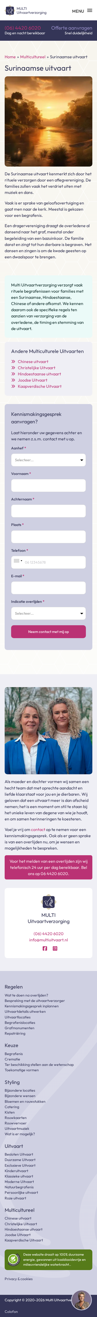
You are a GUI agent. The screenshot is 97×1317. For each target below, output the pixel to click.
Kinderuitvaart (16, 1170)
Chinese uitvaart (18, 1218)
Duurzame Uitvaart (20, 1159)
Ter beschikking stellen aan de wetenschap (39, 1064)
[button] (81, 1301)
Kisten (10, 1112)
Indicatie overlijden (27, 601)
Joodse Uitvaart (18, 1234)
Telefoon (19, 550)
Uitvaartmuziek (17, 1128)
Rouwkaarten (16, 1117)
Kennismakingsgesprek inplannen (32, 1006)
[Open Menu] (82, 10)
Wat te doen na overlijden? (26, 995)
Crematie (12, 1059)
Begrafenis (14, 1053)
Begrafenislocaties (20, 1022)
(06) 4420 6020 (23, 28)
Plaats (17, 524)
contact (38, 829)
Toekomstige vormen (22, 1070)
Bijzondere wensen (20, 1095)
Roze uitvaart (15, 1198)
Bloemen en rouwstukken (25, 1101)
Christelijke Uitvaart (21, 1224)
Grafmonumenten (19, 1028)
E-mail (17, 576)
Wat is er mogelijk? (20, 1134)
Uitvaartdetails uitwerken (25, 1011)
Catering (12, 1107)
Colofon (11, 1311)
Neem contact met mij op (48, 631)
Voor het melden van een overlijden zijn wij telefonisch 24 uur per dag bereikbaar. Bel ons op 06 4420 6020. (49, 867)
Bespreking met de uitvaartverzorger (35, 1000)
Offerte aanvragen (71, 28)
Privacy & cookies (19, 1279)
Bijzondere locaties (20, 1090)
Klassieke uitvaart (19, 1176)
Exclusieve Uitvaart (20, 1165)
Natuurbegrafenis (19, 1187)
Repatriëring (15, 1033)
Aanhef (18, 448)
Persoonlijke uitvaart (21, 1192)
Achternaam (22, 499)
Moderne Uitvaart (19, 1181)
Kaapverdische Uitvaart (24, 1240)
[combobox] (18, 561)
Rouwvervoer (16, 1123)
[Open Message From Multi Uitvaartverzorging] (81, 1301)
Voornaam (21, 473)
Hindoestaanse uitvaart (23, 1229)
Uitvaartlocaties (18, 1017)
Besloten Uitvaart (19, 1154)
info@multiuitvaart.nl (48, 939)
